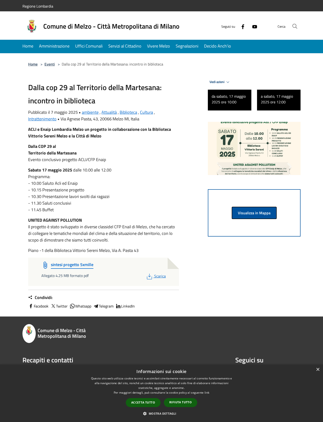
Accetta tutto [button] (143, 402)
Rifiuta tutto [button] (180, 402)
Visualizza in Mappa (254, 213)
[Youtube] (253, 26)
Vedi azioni (217, 81)
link (207, 393)
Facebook (41, 306)
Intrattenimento (42, 119)
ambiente (90, 112)
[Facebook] (241, 26)
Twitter (62, 306)
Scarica (160, 276)
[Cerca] (295, 26)
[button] (161, 413)
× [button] (317, 369)
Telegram (106, 306)
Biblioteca (128, 112)
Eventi (49, 64)
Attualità (109, 112)
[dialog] (161, 393)
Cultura (146, 112)
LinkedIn (128, 306)
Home (33, 64)
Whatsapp (83, 306)
